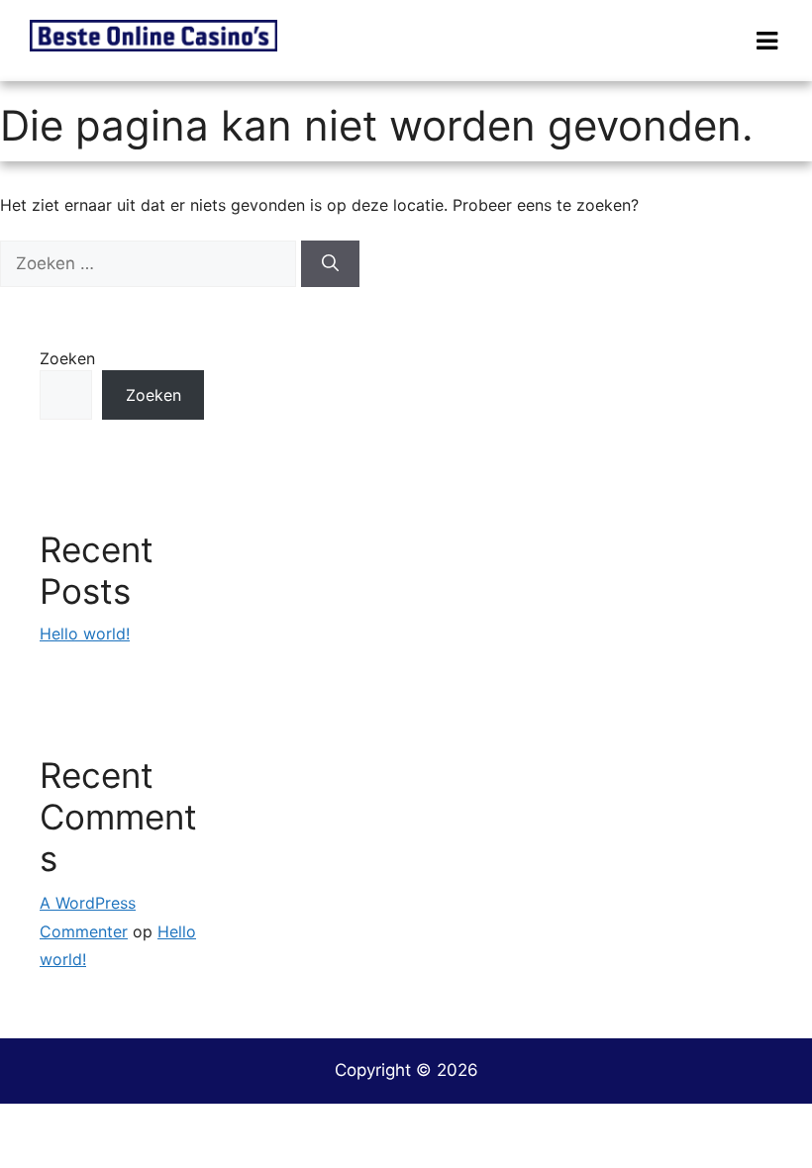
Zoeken (67, 358)
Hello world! (85, 633)
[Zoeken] (330, 264)
